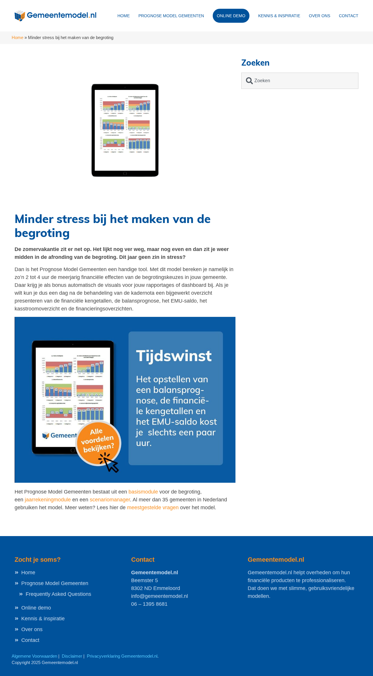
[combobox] (299, 81)
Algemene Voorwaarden (34, 656)
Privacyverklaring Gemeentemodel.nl (122, 656)
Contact (348, 15)
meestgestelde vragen (153, 507)
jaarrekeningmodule (48, 500)
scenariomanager (110, 500)
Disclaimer (72, 656)
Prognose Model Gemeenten (171, 15)
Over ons (319, 15)
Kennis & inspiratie (279, 15)
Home (123, 15)
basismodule (143, 492)
